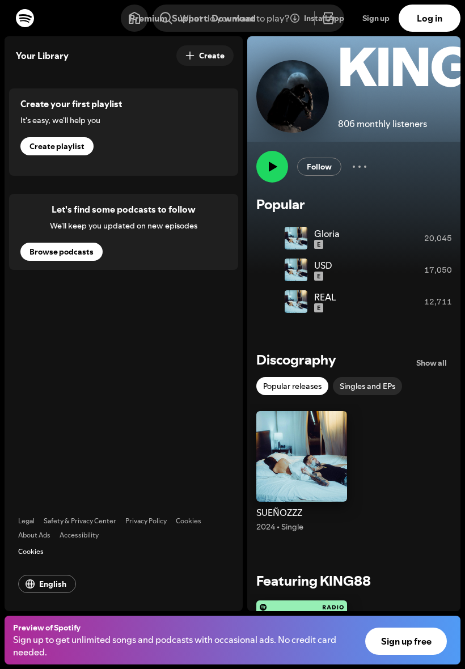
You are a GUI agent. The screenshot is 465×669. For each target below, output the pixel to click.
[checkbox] (292, 386)
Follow (319, 166)
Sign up (376, 18)
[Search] (166, 18)
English (52, 584)
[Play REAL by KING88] (271, 301)
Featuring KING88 (313, 581)
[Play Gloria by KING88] (271, 238)
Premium (148, 18)
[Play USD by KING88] (271, 269)
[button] (302, 471)
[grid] (353, 270)
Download (234, 18)
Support (189, 18)
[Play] (272, 167)
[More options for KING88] (359, 167)
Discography (296, 360)
